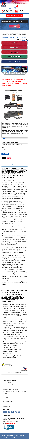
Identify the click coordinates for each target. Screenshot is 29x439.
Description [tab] (14, 165)
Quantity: (3, 149)
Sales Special (14, 43)
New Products (14, 47)
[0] (14, 7)
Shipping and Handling (8, 385)
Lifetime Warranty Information (10, 389)
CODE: (3, 148)
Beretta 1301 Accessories (19, 34)
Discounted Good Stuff (14, 56)
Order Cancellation (7, 387)
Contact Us (5, 395)
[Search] (14, 26)
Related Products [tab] (14, 373)
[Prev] (18, 40)
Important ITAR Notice (8, 382)
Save (10, 158)
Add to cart (5, 153)
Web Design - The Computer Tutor (15, 435)
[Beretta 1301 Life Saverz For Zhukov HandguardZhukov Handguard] (13, 104)
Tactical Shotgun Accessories (13, 33)
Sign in (4, 404)
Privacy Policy (6, 397)
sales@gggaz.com (10, 423)
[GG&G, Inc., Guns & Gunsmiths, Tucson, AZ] (8, 427)
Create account (6, 406)
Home (3, 33)
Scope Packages (14, 52)
